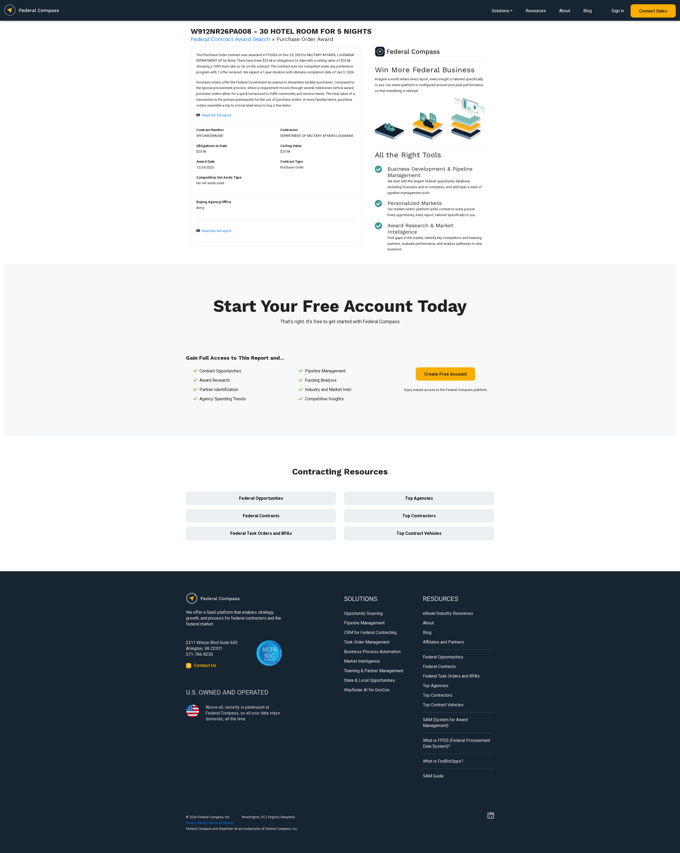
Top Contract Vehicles (419, 533)
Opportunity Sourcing (363, 613)
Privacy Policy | (197, 823)
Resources (536, 10)
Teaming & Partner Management (373, 670)
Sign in (617, 10)
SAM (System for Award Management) (445, 722)
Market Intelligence (362, 661)
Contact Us (205, 665)
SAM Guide (433, 776)
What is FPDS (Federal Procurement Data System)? (456, 743)
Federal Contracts (261, 515)
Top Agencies (419, 498)
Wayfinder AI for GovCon (366, 689)
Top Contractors (419, 515)
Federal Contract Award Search (230, 39)
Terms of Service (221, 823)
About (564, 10)
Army (200, 208)
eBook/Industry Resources (448, 613)
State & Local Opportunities (369, 680)
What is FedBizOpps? (443, 761)
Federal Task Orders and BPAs (261, 533)
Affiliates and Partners (443, 642)
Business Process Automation (372, 651)
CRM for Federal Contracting (370, 632)
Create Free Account (445, 374)
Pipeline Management (364, 622)
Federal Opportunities (261, 498)
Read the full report (216, 115)
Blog (587, 10)
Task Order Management (366, 642)
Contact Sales (653, 11)
